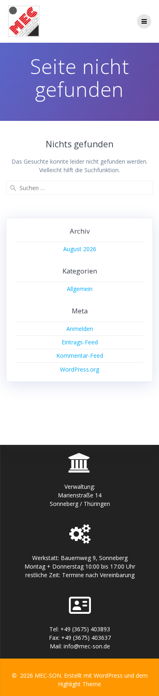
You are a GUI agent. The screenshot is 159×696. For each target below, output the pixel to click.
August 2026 (79, 249)
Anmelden (79, 329)
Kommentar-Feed (79, 355)
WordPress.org (79, 369)
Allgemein (80, 289)
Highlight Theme (79, 684)
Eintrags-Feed (80, 342)
